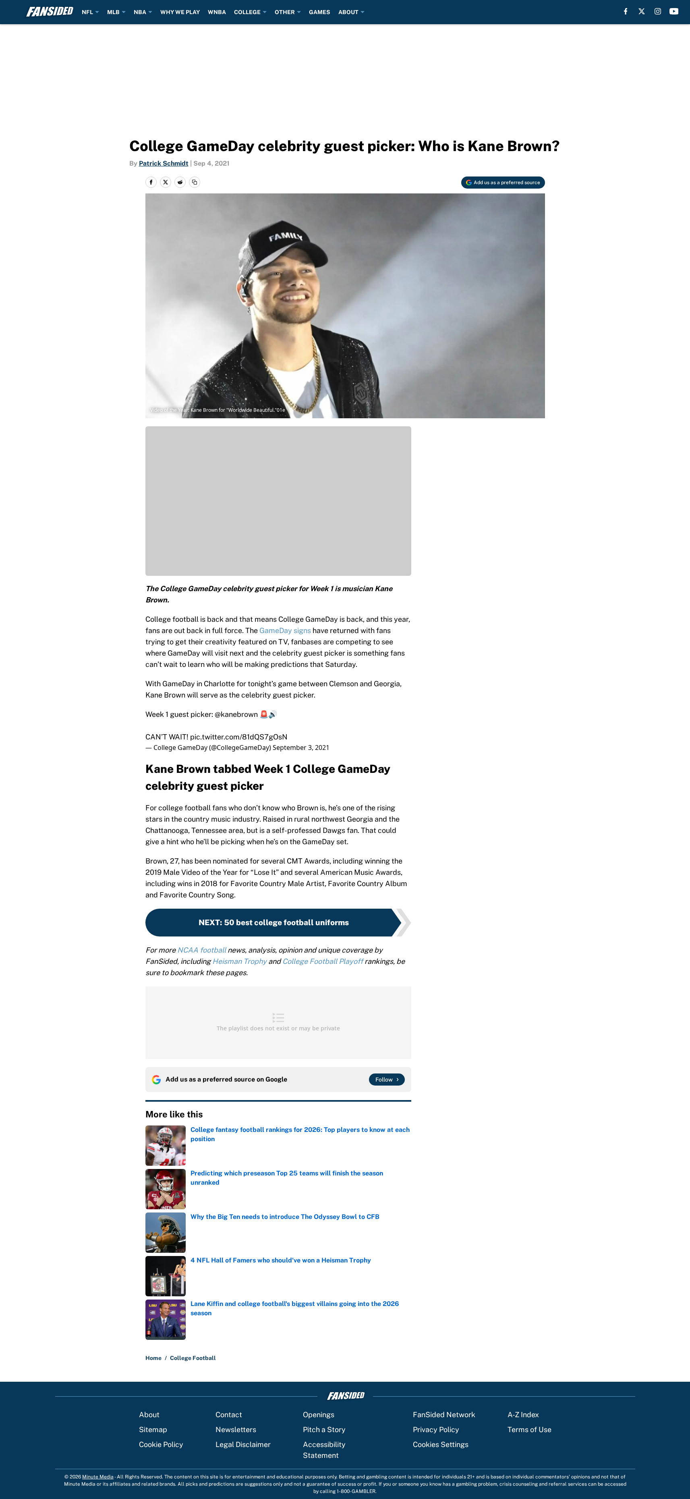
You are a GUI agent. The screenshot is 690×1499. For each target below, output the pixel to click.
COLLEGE (247, 12)
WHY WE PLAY (180, 12)
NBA (140, 12)
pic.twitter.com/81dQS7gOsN (239, 737)
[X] (641, 11)
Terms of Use (529, 1429)
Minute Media (98, 1477)
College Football (193, 1358)
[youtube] (674, 11)
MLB (113, 12)
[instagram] (658, 11)
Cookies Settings (440, 1444)
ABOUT (348, 12)
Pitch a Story (324, 1429)
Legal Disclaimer (243, 1444)
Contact (228, 1414)
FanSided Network (444, 1414)
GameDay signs (284, 630)
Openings (318, 1414)
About (149, 1414)
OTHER (285, 12)
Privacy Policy (436, 1429)
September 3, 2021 (301, 747)
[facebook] (626, 11)
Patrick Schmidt (164, 163)
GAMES (319, 12)
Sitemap (153, 1429)
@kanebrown (236, 714)
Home (153, 1358)
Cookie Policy (161, 1444)
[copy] (194, 182)
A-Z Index (523, 1414)
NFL (87, 12)
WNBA (217, 12)
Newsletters (235, 1429)
